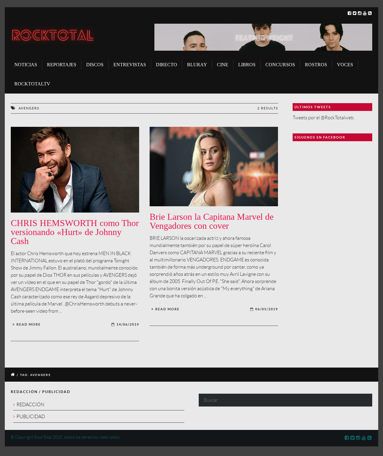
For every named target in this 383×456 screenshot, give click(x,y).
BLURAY (197, 64)
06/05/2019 (266, 309)
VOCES (345, 64)
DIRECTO (166, 64)
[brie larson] (214, 167)
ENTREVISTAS (129, 64)
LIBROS (247, 64)
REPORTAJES (61, 64)
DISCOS (95, 64)
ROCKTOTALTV (32, 83)
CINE (222, 64)
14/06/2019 (127, 324)
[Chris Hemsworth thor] (75, 170)
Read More (28, 324)
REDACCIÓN (30, 404)
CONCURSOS (280, 64)
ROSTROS (316, 64)
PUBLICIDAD (30, 416)
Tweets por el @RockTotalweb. (324, 117)
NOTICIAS (25, 64)
